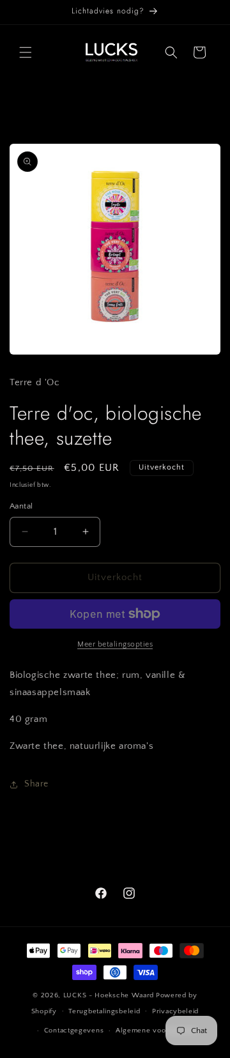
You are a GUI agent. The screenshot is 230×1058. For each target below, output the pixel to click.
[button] (26, 52)
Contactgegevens (74, 1030)
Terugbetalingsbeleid (104, 1011)
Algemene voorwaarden (157, 1030)
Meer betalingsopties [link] (115, 644)
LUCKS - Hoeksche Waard (108, 995)
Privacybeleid (175, 1011)
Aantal (21, 506)
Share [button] (36, 784)
